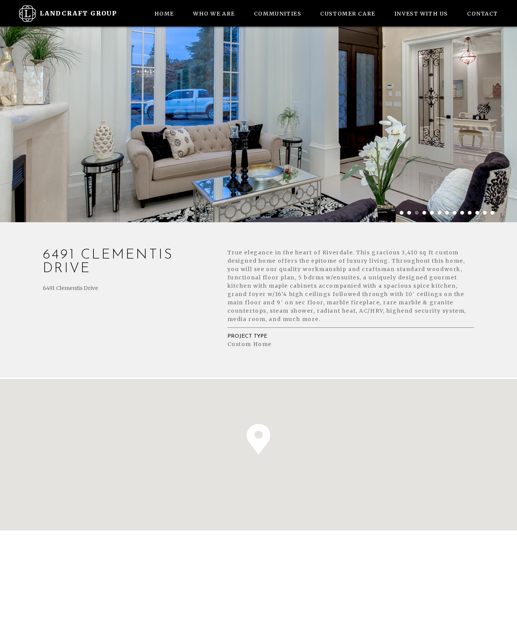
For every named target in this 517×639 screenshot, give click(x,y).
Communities (277, 13)
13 (492, 213)
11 (477, 213)
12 (485, 213)
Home (164, 13)
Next (503, 111)
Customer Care (347, 13)
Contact (482, 13)
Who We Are (214, 13)
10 (470, 213)
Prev (13, 111)
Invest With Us (421, 13)
